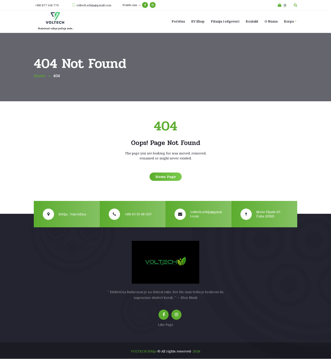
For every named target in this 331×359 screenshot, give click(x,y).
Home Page (165, 177)
